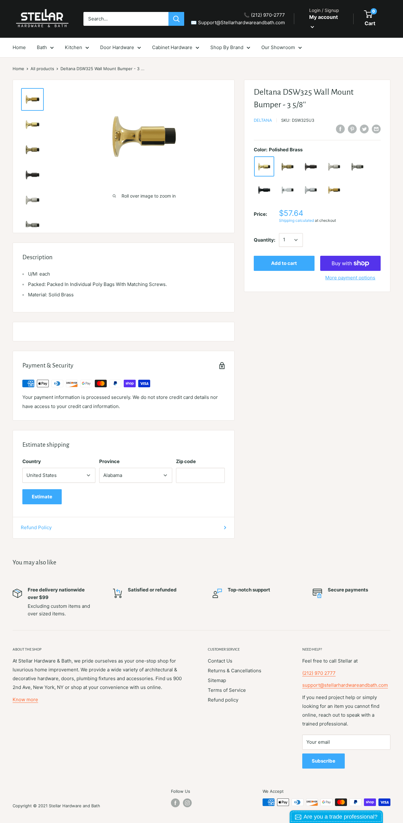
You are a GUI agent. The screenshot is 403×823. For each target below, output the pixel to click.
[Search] (176, 19)
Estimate (42, 497)
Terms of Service (227, 690)
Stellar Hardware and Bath (74, 805)
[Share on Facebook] (340, 128)
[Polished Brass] (264, 167)
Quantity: (264, 240)
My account (323, 17)
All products (42, 68)
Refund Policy (36, 527)
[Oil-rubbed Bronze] (311, 167)
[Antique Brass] (287, 167)
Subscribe (323, 761)
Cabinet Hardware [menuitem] (172, 47)
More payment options (350, 278)
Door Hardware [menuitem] (117, 47)
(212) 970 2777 (319, 673)
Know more (25, 700)
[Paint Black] (264, 190)
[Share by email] (376, 128)
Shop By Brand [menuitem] (226, 47)
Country (31, 461)
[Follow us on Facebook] (175, 802)
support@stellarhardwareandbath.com (345, 685)
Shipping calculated (296, 220)
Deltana (263, 120)
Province (109, 461)
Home (18, 68)
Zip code (186, 461)
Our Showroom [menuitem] (278, 47)
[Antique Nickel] (357, 167)
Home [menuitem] (19, 47)
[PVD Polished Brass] (334, 190)
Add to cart (284, 263)
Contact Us (220, 661)
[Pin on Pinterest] (352, 128)
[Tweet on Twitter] (364, 128)
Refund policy (223, 700)
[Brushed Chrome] (311, 190)
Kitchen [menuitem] (73, 47)
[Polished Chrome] (287, 190)
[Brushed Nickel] (334, 167)
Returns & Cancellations (234, 671)
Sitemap (217, 680)
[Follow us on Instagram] (187, 802)
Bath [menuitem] (42, 47)
